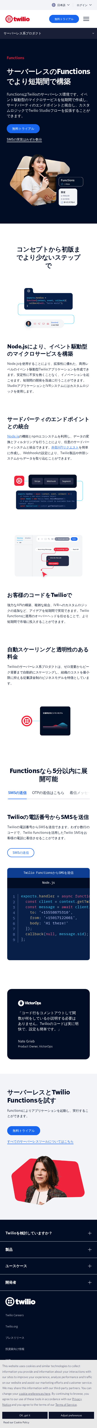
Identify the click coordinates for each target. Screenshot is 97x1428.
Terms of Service (66, 1404)
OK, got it (24, 1415)
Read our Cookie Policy (16, 1422)
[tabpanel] (48, 886)
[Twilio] (17, 19)
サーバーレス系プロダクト (23, 33)
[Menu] (86, 18)
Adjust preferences (71, 1415)
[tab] (17, 794)
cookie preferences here (34, 1393)
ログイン (82, 5)
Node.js (13, 436)
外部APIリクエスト (65, 447)
